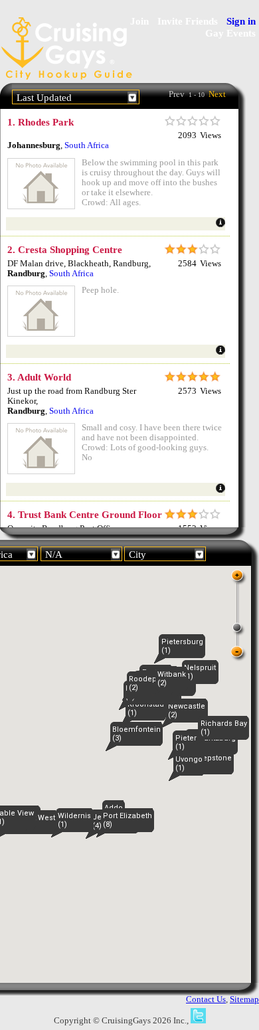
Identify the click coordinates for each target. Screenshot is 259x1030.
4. (84, 514)
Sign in (241, 21)
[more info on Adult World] (220, 490)
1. (40, 122)
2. (64, 249)
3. (39, 377)
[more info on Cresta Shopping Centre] (220, 352)
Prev (177, 94)
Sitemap (244, 999)
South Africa (86, 145)
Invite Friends (187, 21)
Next (217, 94)
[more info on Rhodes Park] (220, 225)
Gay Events (230, 33)
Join (139, 21)
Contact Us (206, 999)
